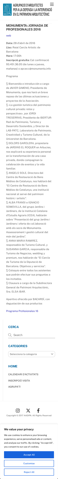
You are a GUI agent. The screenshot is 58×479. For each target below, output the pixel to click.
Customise (29, 463)
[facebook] (38, 410)
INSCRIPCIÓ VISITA (19, 380)
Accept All (29, 454)
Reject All (29, 472)
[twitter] (28, 410)
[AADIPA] (28, 14)
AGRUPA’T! (14, 386)
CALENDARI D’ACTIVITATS (23, 374)
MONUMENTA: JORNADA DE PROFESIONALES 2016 (27, 27)
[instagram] (18, 410)
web (8, 35)
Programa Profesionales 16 (22, 311)
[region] (29, 451)
